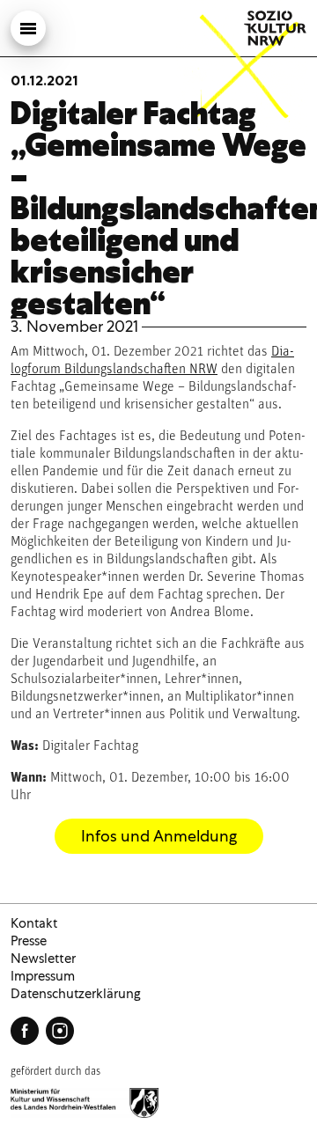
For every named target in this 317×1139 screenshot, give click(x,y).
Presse (29, 941)
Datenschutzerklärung (76, 994)
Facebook (25, 1031)
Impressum (43, 976)
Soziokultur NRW (275, 28)
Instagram (60, 1031)
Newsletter (43, 958)
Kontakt (34, 923)
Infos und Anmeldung (159, 836)
